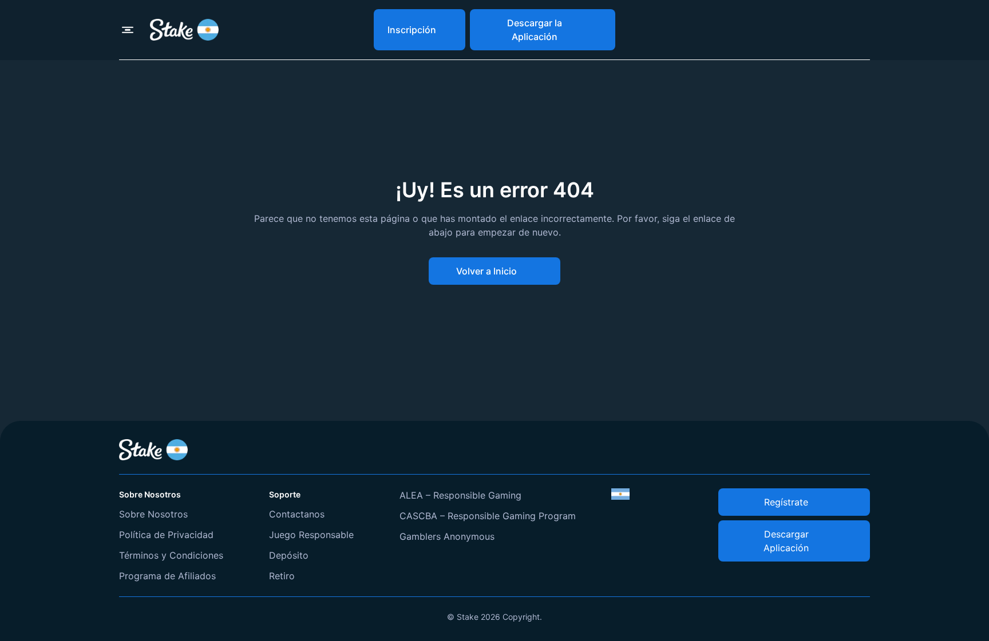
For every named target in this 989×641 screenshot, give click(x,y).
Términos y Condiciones (171, 555)
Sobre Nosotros (153, 514)
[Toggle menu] (127, 29)
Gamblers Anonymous (446, 536)
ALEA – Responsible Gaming (460, 495)
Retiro (282, 576)
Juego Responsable (311, 534)
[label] (620, 494)
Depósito (288, 555)
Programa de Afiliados (167, 576)
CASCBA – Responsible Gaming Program (487, 515)
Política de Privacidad (166, 534)
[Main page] (184, 29)
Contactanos (297, 514)
